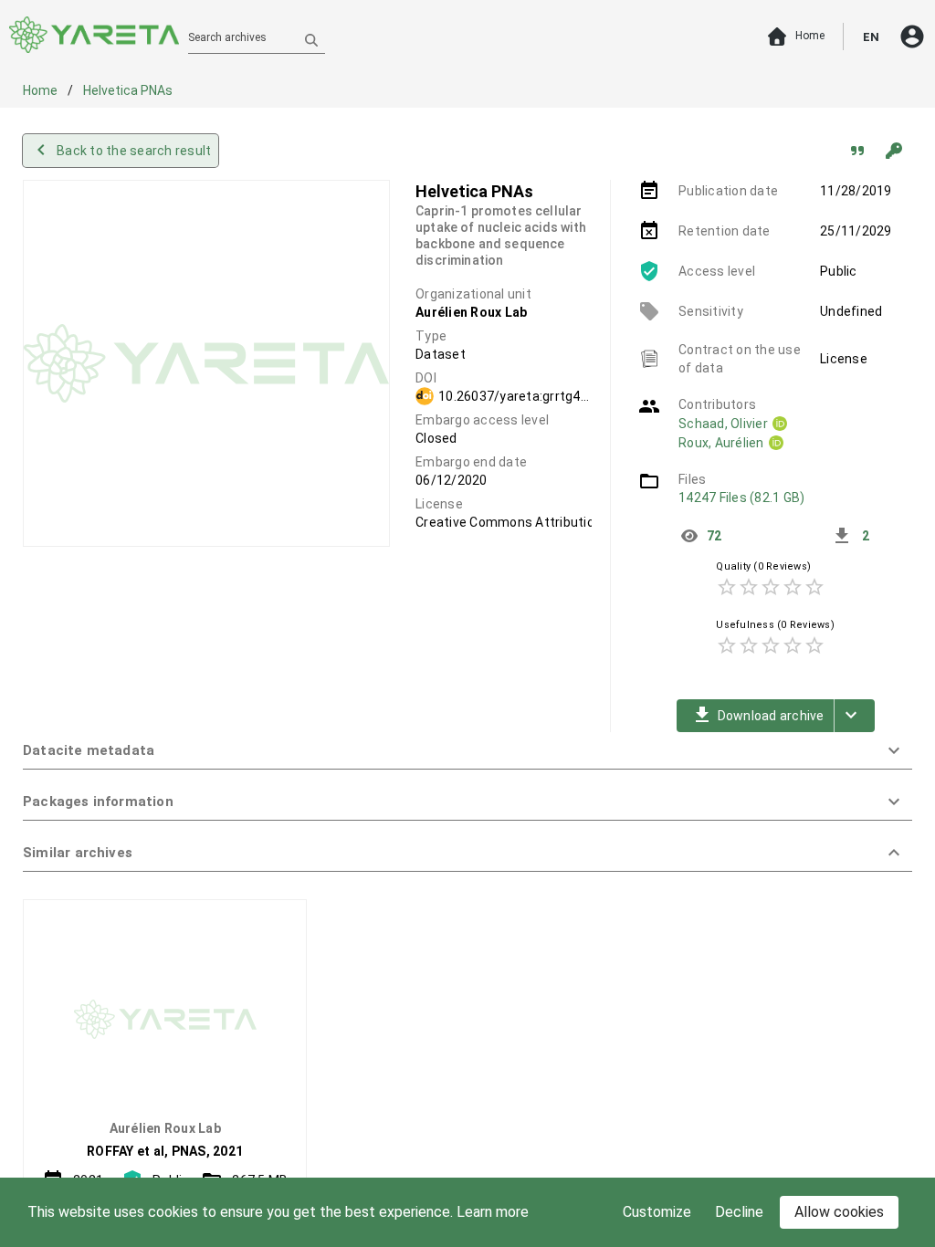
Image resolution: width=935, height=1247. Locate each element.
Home (41, 90)
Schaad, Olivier (723, 423)
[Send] (311, 39)
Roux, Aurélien (721, 442)
